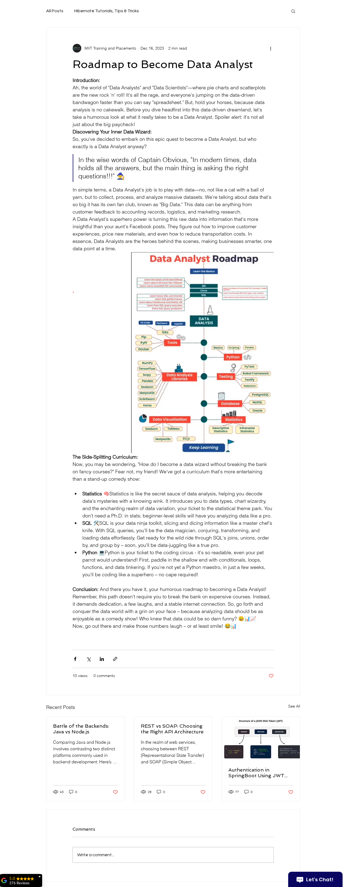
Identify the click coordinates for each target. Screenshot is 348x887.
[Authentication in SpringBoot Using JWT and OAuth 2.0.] (261, 738)
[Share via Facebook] (75, 659)
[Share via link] (115, 659)
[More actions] (270, 48)
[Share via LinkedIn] (101, 659)
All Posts (54, 11)
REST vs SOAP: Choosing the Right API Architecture (172, 728)
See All (294, 706)
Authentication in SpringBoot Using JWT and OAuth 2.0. (256, 772)
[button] (293, 11)
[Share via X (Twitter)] (88, 659)
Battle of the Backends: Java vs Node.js (81, 728)
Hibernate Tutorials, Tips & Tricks (106, 11)
